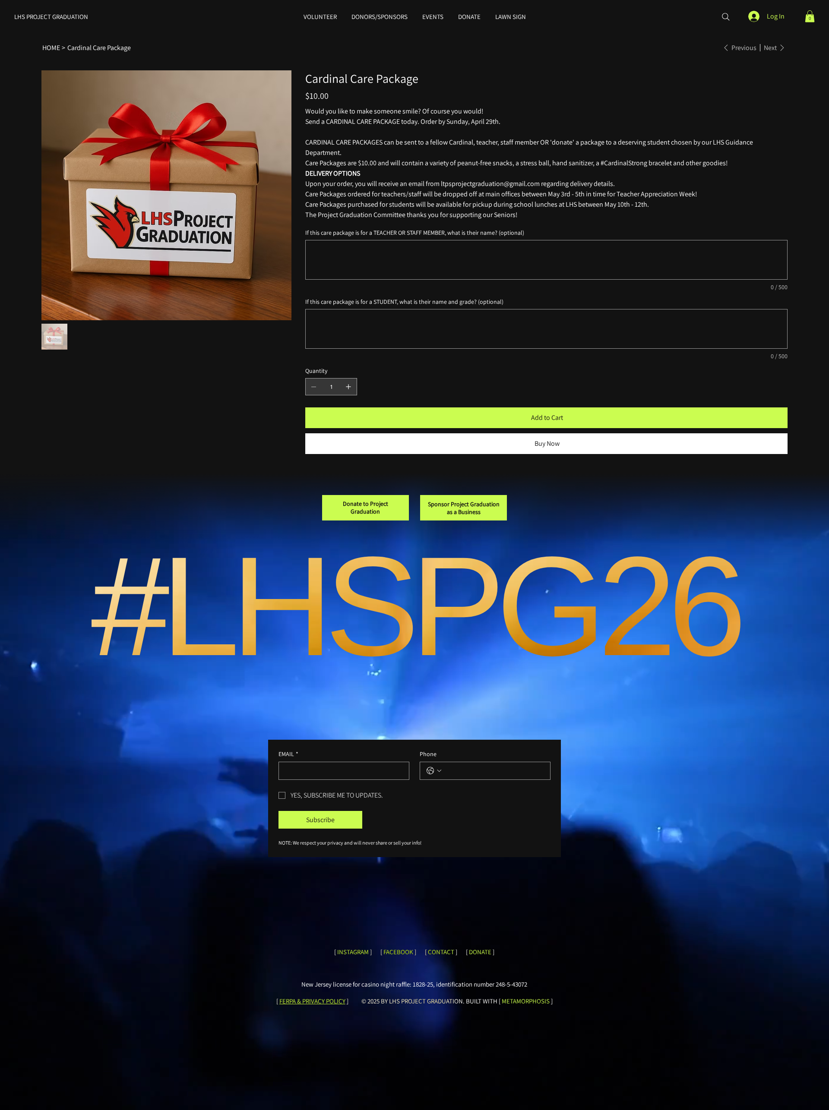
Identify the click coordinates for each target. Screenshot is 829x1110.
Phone (428, 754)
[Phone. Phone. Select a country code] (434, 771)
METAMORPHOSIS (526, 1001)
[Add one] (348, 386)
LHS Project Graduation (51, 17)
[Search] (726, 17)
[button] (810, 16)
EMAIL (288, 754)
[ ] (441, 952)
